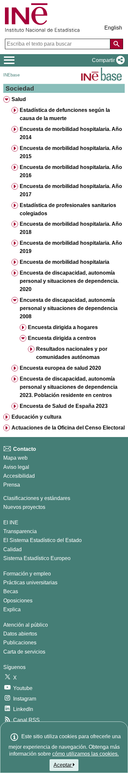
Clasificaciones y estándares (36, 498)
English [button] (113, 28)
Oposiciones (17, 600)
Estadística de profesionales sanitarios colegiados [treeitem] (68, 209)
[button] (107, 60)
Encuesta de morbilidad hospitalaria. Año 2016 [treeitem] (71, 171)
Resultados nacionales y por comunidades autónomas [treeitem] (71, 353)
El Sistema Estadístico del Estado (42, 540)
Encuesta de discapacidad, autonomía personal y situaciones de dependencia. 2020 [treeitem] (69, 281)
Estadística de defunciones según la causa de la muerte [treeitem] (65, 114)
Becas (10, 591)
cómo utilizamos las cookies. (85, 754)
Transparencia (20, 531)
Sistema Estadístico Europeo (37, 558)
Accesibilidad (19, 476)
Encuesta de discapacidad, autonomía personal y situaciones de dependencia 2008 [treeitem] (68, 308)
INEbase (11, 75)
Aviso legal (16, 467)
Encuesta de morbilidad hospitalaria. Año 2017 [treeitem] (71, 190)
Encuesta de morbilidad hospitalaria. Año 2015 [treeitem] (71, 152)
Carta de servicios (24, 652)
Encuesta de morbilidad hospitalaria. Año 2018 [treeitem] (71, 228)
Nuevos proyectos (24, 507)
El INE (10, 522)
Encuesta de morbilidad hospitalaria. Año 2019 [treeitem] (71, 247)
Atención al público (25, 625)
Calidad (12, 549)
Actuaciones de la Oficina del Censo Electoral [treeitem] (68, 427)
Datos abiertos (20, 634)
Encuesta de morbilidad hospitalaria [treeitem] (64, 262)
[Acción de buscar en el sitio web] (116, 44)
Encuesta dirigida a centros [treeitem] (62, 338)
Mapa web (15, 458)
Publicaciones (19, 642)
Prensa (11, 485)
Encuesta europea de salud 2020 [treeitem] (60, 368)
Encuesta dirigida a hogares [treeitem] (63, 327)
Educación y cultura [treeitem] (36, 417)
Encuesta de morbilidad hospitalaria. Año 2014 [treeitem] (71, 133)
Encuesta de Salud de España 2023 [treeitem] (64, 406)
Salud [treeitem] (18, 99)
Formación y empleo (27, 573)
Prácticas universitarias (30, 582)
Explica (12, 609)
